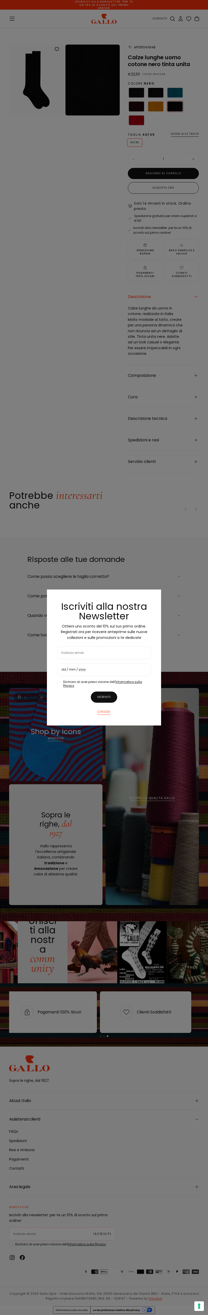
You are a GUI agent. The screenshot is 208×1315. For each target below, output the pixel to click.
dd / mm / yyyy (73, 669)
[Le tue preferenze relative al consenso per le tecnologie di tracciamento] (199, 1306)
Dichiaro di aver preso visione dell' (102, 684)
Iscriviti (104, 697)
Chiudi (104, 712)
